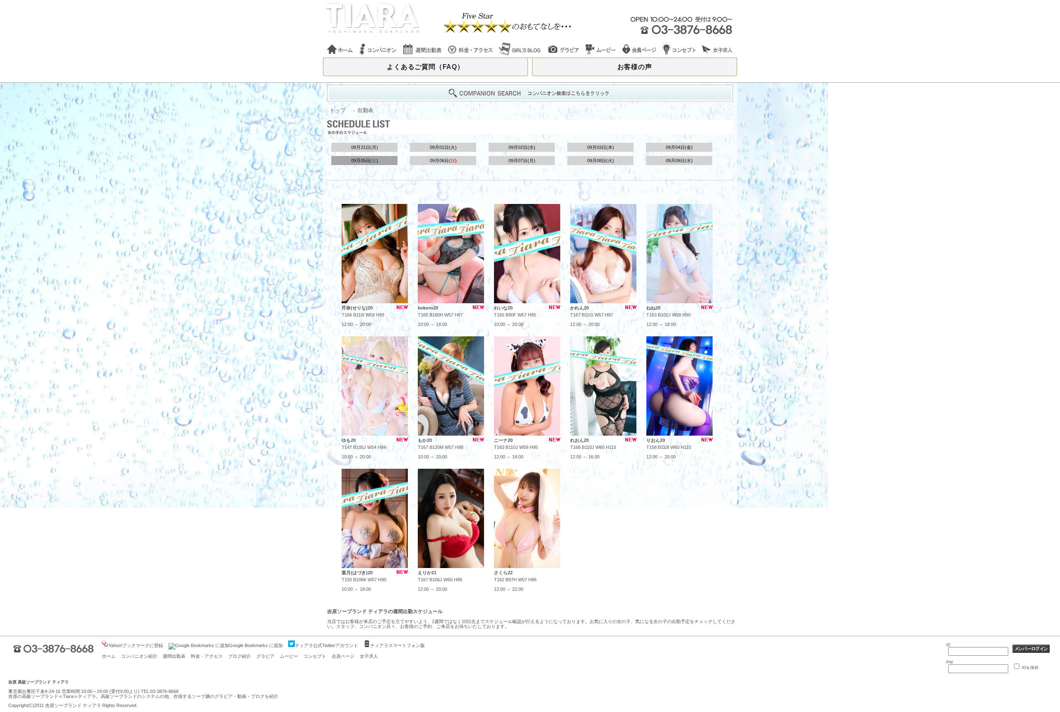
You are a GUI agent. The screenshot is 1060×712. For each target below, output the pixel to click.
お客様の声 (634, 66)
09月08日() (600, 160)
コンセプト (315, 656)
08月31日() (364, 147)
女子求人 (369, 656)
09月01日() (443, 147)
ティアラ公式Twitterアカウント (326, 645)
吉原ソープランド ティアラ (73, 705)
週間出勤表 (174, 656)
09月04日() (679, 147)
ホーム (109, 656)
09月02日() (521, 147)
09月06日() (443, 160)
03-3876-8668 (164, 691)
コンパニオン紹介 (139, 656)
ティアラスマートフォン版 (397, 645)
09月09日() (679, 160)
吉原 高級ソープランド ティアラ (38, 682)
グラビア (265, 656)
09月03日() (600, 147)
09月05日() (364, 160)
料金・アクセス (207, 656)
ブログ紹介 (239, 656)
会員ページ (343, 656)
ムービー (289, 656)
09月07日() (521, 160)
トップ (338, 110)
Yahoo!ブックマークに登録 (135, 645)
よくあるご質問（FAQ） (425, 66)
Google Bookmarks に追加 (256, 645)
